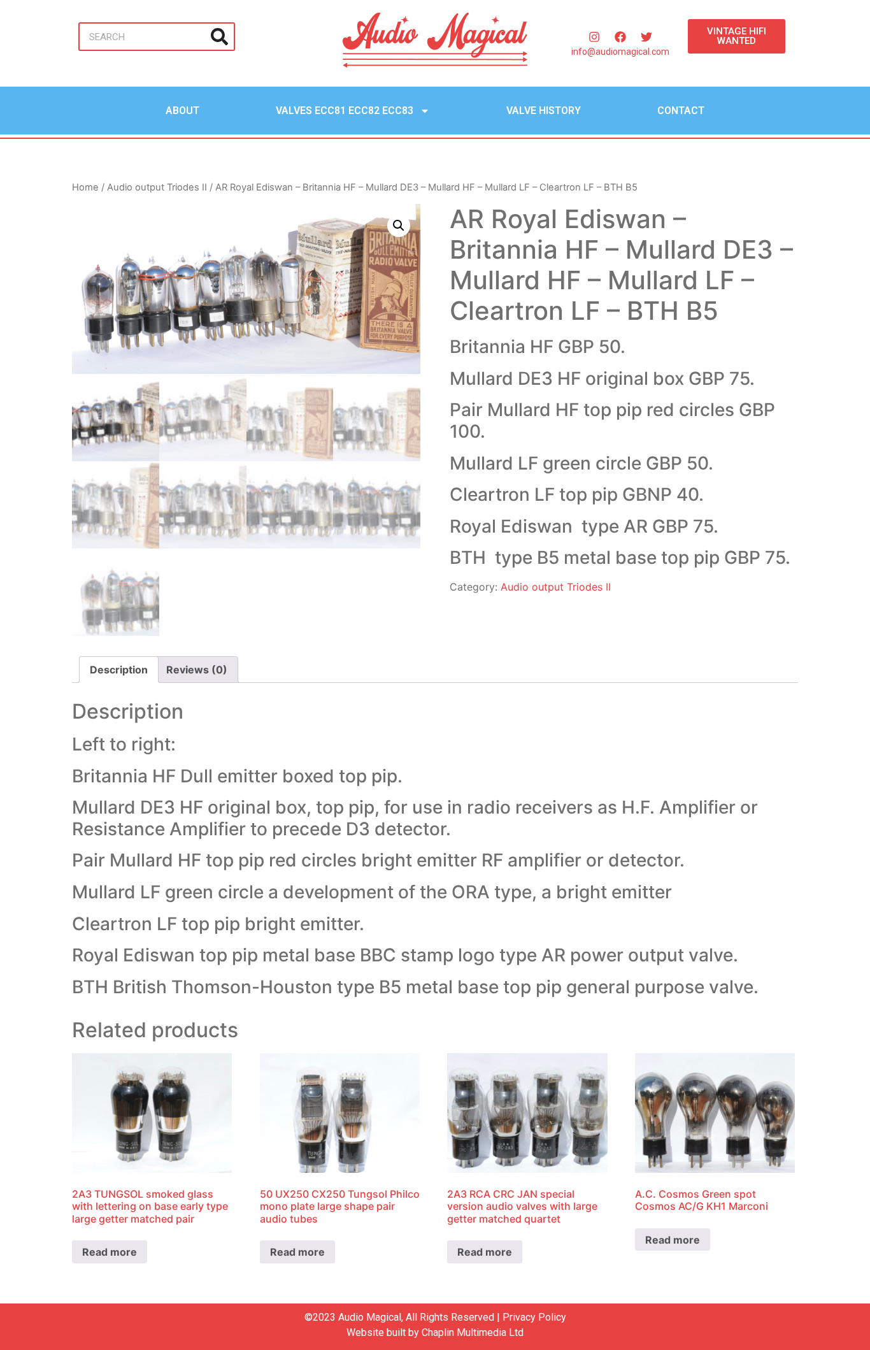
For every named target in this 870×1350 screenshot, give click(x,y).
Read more (109, 1252)
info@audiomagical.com (620, 52)
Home (85, 187)
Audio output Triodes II (157, 187)
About (182, 110)
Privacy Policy (534, 1317)
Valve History (543, 110)
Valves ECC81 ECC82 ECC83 (344, 110)
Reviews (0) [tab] (196, 669)
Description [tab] (119, 669)
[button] (398, 225)
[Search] (219, 37)
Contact (680, 110)
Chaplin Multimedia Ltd (473, 1332)
